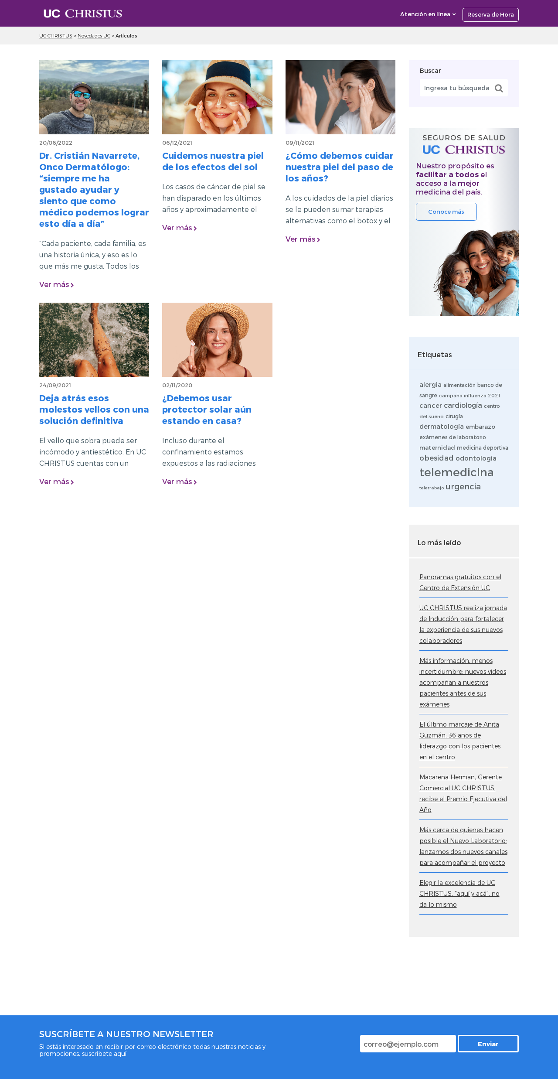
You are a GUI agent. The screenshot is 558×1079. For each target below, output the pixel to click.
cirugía (454, 416)
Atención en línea (425, 13)
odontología (476, 458)
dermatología (441, 426)
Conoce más (446, 211)
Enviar (488, 1044)
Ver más (55, 284)
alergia (430, 384)
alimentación (459, 385)
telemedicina (456, 471)
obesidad (436, 457)
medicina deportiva (482, 447)
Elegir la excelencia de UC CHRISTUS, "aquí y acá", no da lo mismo (459, 893)
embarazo (480, 426)
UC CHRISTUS (55, 35)
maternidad (437, 447)
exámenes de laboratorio (452, 437)
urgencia (463, 486)
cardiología (463, 405)
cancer (430, 405)
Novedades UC (94, 35)
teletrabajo (431, 487)
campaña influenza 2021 (469, 395)
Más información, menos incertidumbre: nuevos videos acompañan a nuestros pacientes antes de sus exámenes (462, 682)
